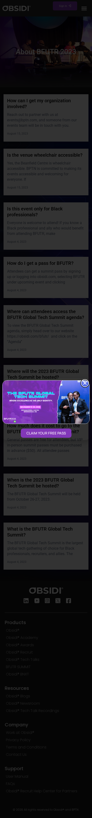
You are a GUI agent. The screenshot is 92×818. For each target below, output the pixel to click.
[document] (46, 409)
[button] (84, 383)
